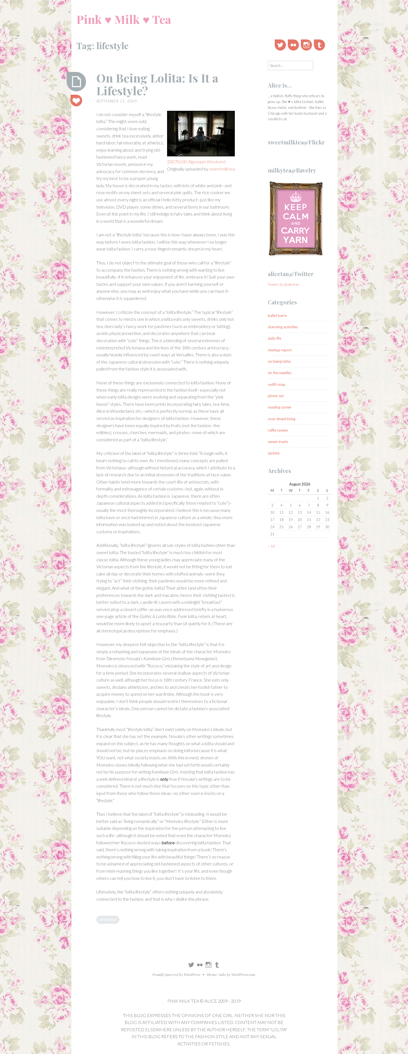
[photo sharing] (201, 134)
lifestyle (108, 920)
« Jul (271, 546)
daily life (274, 338)
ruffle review (278, 430)
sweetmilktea (222, 168)
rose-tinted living (281, 419)
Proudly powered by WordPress (176, 974)
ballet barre (277, 315)
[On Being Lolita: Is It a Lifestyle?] (76, 81)
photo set (276, 396)
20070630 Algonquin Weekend (196, 161)
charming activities (283, 327)
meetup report (280, 350)
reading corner (279, 407)
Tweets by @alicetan (283, 284)
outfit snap (276, 384)
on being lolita (279, 361)
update (273, 453)
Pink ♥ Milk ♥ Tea (123, 19)
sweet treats (278, 441)
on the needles (279, 372)
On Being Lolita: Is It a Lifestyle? (157, 84)
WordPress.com (243, 974)
